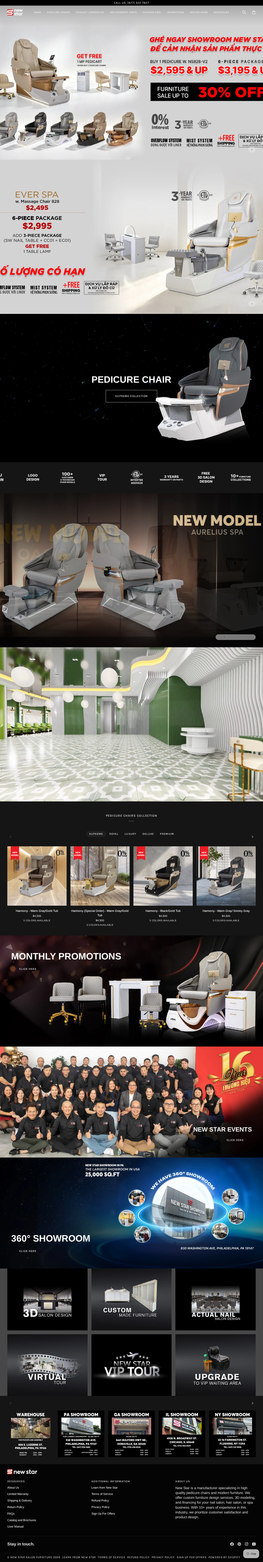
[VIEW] (47, 1299)
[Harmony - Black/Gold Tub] (163, 876)
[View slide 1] (131, 83)
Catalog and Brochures (21, 1520)
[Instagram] (246, 1544)
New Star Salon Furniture (31, 1557)
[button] (58, 12)
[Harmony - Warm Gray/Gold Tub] (37, 876)
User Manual (15, 1526)
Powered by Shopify (224, 1557)
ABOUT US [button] (182, 1481)
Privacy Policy (100, 1507)
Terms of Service (102, 1494)
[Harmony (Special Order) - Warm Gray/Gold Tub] (100, 876)
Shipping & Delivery (19, 1500)
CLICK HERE (27, 969)
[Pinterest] (239, 1544)
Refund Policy (100, 1500)
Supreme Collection (131, 396)
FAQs (11, 1513)
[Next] (252, 836)
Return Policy (15, 1507)
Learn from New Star (104, 1487)
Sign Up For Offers (103, 1513)
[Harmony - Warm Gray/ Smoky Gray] (226, 876)
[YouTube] (254, 1544)
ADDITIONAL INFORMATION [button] (110, 1481)
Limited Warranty (17, 1494)
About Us (13, 1487)
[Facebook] (232, 1544)
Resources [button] (16, 1481)
